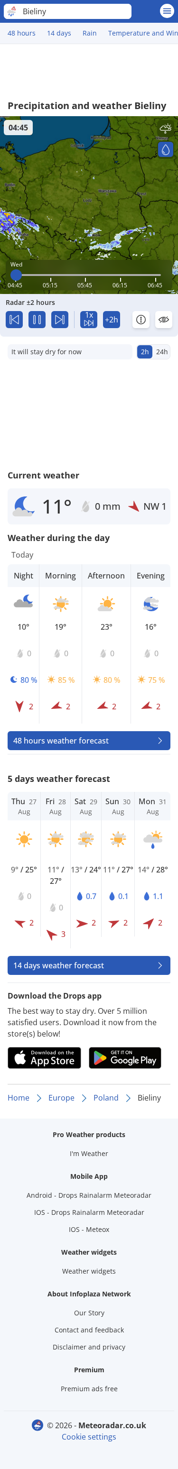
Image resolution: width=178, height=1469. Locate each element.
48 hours (22, 32)
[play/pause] (37, 319)
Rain (90, 32)
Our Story (89, 1312)
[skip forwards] (59, 319)
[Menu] (167, 11)
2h (145, 351)
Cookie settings (89, 1437)
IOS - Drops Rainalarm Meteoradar (89, 1212)
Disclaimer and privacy (89, 1346)
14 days (59, 32)
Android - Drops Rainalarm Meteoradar (89, 1195)
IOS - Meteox (89, 1229)
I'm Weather (89, 1153)
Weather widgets (89, 1271)
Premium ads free (89, 1388)
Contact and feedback (89, 1329)
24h (162, 351)
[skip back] (14, 319)
